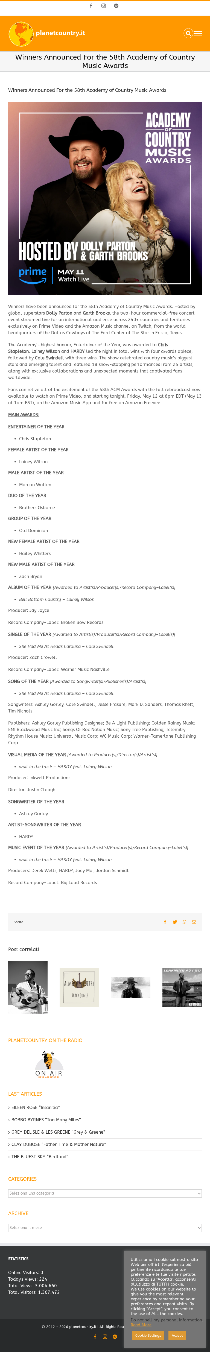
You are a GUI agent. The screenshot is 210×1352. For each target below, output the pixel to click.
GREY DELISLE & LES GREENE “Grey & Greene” (58, 1132)
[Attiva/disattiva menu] (197, 33)
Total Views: (21, 1285)
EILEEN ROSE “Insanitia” (35, 1107)
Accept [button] (177, 1335)
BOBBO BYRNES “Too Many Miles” (46, 1119)
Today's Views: (23, 1279)
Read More (141, 1325)
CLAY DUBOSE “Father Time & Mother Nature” (58, 1144)
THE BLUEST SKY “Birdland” (39, 1156)
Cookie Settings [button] (148, 1335)
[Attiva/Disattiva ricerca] (188, 33)
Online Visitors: (24, 1272)
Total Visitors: (23, 1292)
